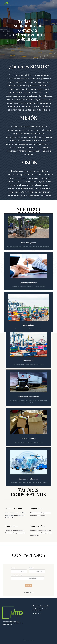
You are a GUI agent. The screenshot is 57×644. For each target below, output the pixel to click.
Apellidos (31, 568)
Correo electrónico (16, 575)
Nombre (13, 568)
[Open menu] (53, 3)
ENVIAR (28, 585)
